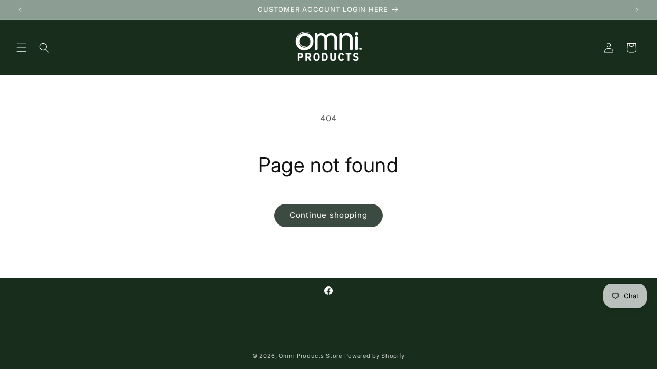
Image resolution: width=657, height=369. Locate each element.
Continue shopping (328, 215)
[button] (21, 47)
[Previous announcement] (20, 9)
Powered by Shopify (374, 355)
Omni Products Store (310, 355)
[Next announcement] (637, 9)
